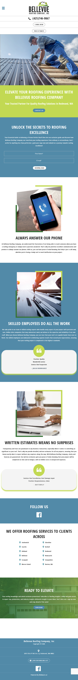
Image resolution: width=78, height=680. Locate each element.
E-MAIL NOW (39, 24)
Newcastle (48, 556)
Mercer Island (26, 564)
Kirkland (24, 551)
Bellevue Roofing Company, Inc (39, 641)
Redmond (48, 551)
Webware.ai (43, 675)
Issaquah (25, 560)
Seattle (24, 547)
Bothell (47, 547)
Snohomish (25, 542)
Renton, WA (49, 564)
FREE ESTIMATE (39, 31)
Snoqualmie (49, 560)
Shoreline (48, 542)
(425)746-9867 (41, 18)
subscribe (39, 607)
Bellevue (24, 556)
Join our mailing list (40, 660)
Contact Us (39, 110)
